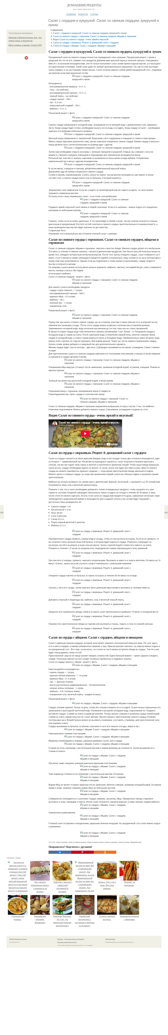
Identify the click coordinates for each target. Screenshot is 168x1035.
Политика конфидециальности (67, 942)
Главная (71, 14)
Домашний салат (135, 842)
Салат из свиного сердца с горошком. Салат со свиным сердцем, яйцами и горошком (94, 36)
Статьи (94, 14)
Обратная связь (110, 939)
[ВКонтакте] (60, 852)
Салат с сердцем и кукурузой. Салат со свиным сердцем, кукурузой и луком (90, 33)
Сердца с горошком (110, 842)
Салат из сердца (123, 842)
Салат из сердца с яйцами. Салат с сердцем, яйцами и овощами (84, 45)
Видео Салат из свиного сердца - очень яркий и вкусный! (81, 39)
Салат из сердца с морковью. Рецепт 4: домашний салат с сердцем (86, 42)
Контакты (60, 939)
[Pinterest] (82, 852)
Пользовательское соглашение (74, 939)
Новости (83, 14)
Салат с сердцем (61, 842)
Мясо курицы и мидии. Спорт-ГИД (25, 45)
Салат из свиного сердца (95, 842)
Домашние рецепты (84, 5)
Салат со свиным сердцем (77, 842)
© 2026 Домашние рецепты (18, 939)
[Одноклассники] (105, 852)
